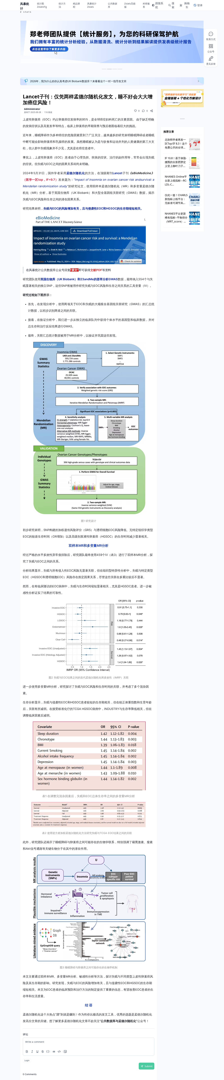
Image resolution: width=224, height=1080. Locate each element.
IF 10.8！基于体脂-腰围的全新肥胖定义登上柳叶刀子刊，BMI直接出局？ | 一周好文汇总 (176, 162)
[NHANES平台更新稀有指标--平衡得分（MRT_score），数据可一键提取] (194, 218)
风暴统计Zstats (91, 5)
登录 (200, 5)
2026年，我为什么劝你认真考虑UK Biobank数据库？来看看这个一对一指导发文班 (78, 81)
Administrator (32, 108)
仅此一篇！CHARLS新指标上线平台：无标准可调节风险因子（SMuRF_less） (176, 199)
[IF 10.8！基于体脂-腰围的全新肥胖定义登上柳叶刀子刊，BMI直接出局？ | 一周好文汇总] (194, 162)
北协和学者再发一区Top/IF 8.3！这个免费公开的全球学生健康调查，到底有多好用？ (176, 143)
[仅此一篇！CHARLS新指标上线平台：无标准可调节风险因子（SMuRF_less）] (194, 199)
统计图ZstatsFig (42, 5)
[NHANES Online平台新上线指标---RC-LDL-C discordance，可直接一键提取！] (194, 181)
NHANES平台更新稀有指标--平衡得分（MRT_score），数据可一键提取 (176, 217)
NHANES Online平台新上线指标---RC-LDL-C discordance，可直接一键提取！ (176, 180)
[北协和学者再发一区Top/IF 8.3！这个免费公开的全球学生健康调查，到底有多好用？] (194, 144)
